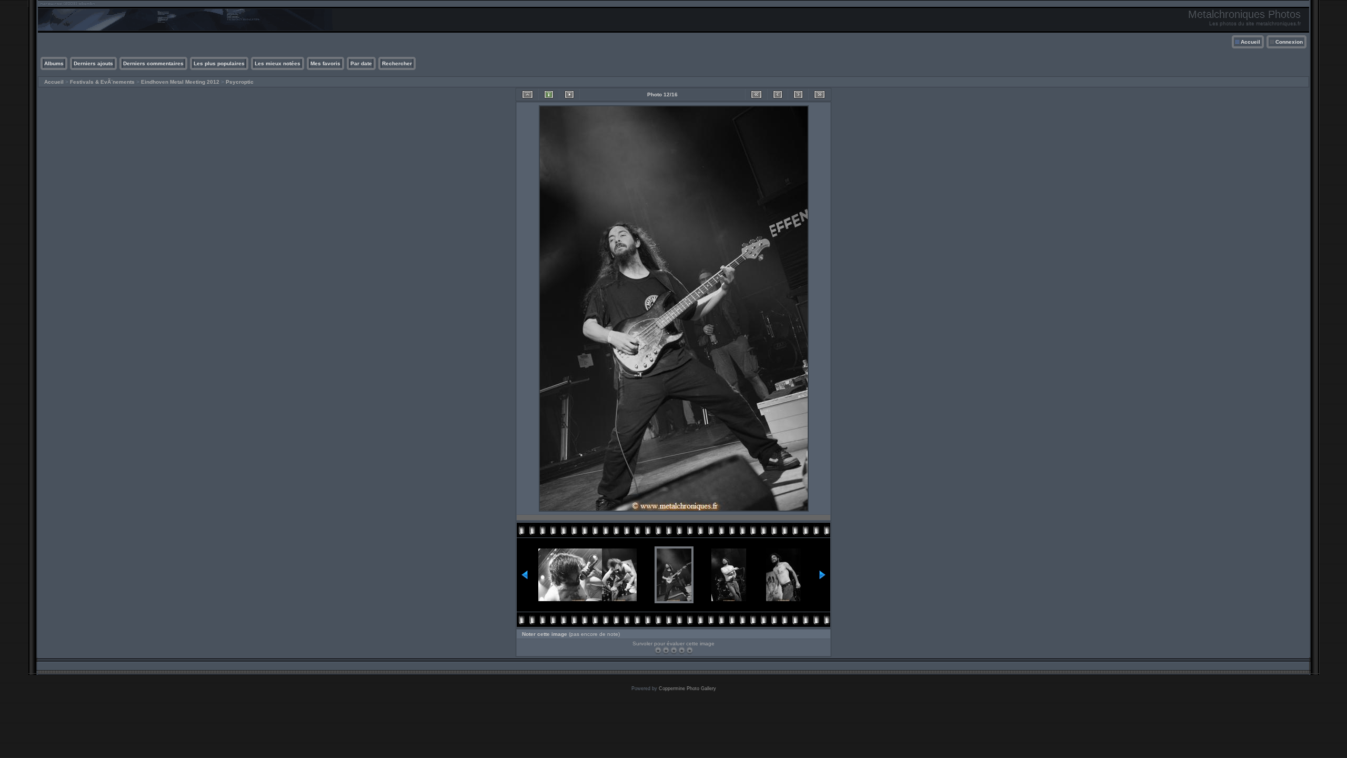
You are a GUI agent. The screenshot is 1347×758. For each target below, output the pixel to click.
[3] (674, 650)
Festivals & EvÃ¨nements (102, 82)
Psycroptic (240, 82)
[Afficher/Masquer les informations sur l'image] (549, 94)
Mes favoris (325, 63)
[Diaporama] (569, 94)
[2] (666, 650)
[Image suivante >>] (798, 94)
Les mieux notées (277, 63)
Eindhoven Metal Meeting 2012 (180, 82)
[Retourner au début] (756, 94)
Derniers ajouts (93, 63)
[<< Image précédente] (778, 94)
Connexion (1289, 42)
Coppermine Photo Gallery (687, 688)
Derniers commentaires (153, 63)
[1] (658, 650)
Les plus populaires (219, 63)
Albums (54, 63)
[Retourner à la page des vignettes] (527, 94)
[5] (689, 650)
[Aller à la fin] (819, 94)
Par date (361, 63)
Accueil (1250, 42)
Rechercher (397, 63)
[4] (682, 650)
